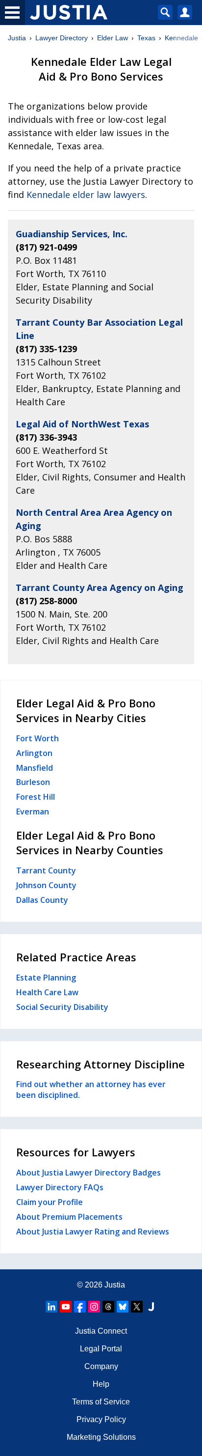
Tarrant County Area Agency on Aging (99, 587)
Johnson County (46, 885)
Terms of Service (101, 1402)
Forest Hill (35, 796)
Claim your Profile (49, 1202)
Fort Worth (37, 738)
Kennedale (181, 38)
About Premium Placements (69, 1216)
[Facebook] (80, 1307)
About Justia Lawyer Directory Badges (88, 1172)
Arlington (34, 753)
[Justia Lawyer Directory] (151, 1307)
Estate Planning (46, 977)
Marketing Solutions (101, 1437)
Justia (17, 38)
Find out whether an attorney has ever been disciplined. (91, 1089)
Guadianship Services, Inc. (71, 234)
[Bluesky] (122, 1307)
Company (101, 1366)
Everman (32, 811)
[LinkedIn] (51, 1307)
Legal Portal (101, 1348)
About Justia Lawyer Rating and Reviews (92, 1231)
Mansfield (34, 767)
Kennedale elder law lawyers (85, 194)
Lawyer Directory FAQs (59, 1187)
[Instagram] (94, 1307)
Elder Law (112, 38)
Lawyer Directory (61, 38)
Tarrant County (46, 870)
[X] (137, 1307)
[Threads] (108, 1307)
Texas (146, 38)
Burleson (33, 782)
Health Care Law (47, 992)
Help (101, 1384)
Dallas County (42, 900)
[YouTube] (66, 1307)
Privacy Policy (101, 1419)
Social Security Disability (62, 1007)
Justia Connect (101, 1331)
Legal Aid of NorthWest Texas (82, 424)
